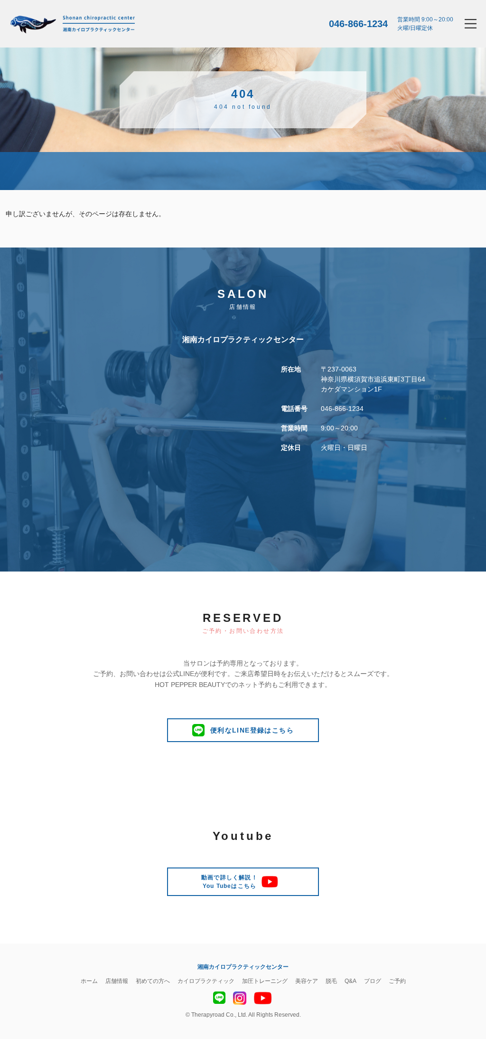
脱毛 (331, 981)
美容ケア (306, 981)
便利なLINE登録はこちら (252, 730)
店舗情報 (116, 981)
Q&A (350, 981)
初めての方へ (153, 981)
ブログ (372, 981)
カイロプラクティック (206, 981)
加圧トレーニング (265, 981)
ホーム (89, 981)
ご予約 (397, 981)
